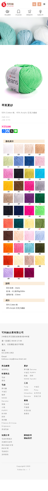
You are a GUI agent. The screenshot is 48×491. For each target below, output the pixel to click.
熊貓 (3, 404)
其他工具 (37, 396)
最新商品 (5, 369)
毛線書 (26, 404)
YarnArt (33, 379)
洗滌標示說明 (7, 442)
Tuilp (26, 387)
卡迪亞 (4, 392)
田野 (3, 417)
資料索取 (5, 454)
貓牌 (3, 395)
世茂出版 (27, 410)
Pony (36, 390)
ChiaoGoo (28, 393)
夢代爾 (4, 388)
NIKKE (4, 398)
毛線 (3, 377)
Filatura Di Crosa (9, 423)
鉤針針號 (5, 448)
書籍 (3, 380)
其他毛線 (5, 429)
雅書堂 (26, 413)
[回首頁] (8, 4)
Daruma (5, 401)
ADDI (26, 390)
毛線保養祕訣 (7, 439)
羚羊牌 (4, 413)
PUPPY (5, 410)
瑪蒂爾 (4, 420)
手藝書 (26, 407)
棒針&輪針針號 (7, 445)
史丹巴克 (37, 393)
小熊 (3, 407)
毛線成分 (5, 451)
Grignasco (6, 426)
